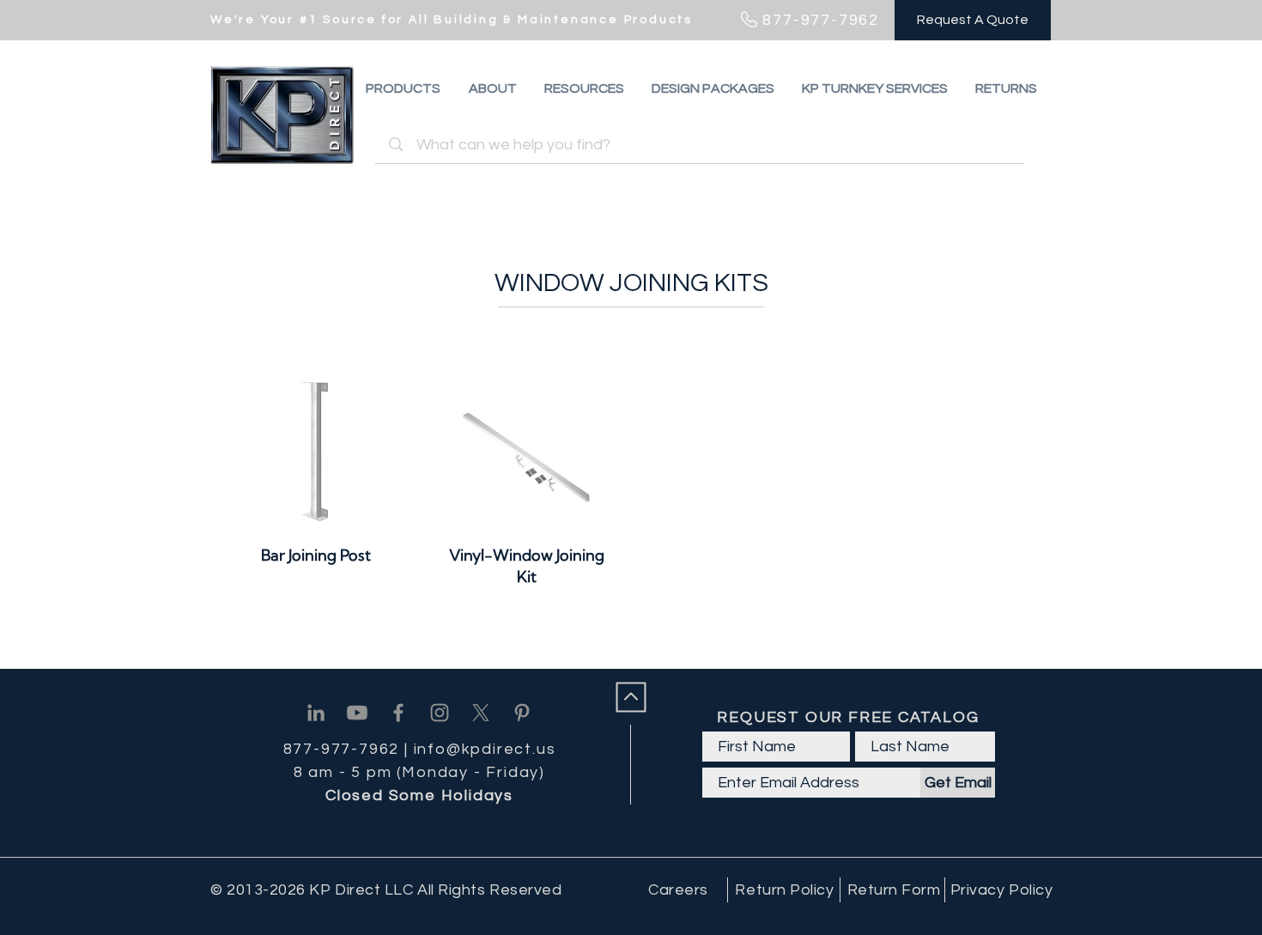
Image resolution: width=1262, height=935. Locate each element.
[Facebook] (398, 713)
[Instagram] (440, 713)
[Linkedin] (316, 713)
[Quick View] (316, 451)
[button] (1006, 88)
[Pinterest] (522, 713)
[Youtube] (357, 713)
